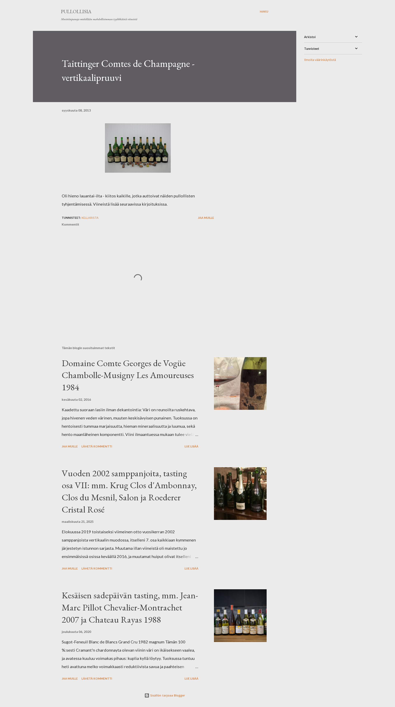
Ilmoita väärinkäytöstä (320, 60)
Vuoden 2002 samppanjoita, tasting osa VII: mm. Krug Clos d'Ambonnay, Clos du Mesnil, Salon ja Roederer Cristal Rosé (129, 491)
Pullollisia (76, 11)
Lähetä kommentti (96, 446)
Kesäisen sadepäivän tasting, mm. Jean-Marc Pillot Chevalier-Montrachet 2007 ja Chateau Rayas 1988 (130, 607)
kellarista (90, 217)
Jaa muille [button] (206, 217)
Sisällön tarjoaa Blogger (167, 695)
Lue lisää (191, 446)
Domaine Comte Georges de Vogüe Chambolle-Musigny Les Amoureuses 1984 (128, 375)
